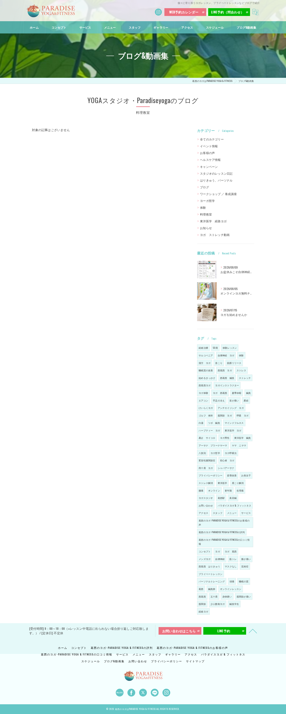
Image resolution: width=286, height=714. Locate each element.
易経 (246, 400)
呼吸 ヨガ (242, 415)
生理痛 (240, 490)
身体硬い (227, 596)
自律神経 (220, 559)
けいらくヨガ (206, 407)
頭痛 (232, 581)
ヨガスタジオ (206, 497)
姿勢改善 (232, 475)
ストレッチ (245, 377)
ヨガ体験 (203, 392)
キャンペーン (209, 167)
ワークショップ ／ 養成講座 (218, 194)
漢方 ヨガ (205, 362)
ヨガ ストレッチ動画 (215, 235)
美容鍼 (233, 497)
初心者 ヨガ (227, 460)
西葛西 (202, 596)
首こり (218, 362)
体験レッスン (230, 347)
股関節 (202, 603)
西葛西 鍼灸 (227, 377)
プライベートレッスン (210, 574)
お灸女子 (246, 475)
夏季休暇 (236, 392)
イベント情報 (209, 146)
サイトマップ (195, 661)
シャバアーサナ (226, 468)
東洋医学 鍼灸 (242, 437)
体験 (203, 207)
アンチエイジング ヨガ (231, 407)
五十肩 (214, 596)
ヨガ (217, 551)
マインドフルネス (234, 422)
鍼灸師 (211, 588)
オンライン (214, 490)
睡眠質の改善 (206, 370)
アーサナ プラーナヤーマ (213, 445)
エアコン (203, 400)
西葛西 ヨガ (225, 370)
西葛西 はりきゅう (209, 566)
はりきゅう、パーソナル (216, 180)
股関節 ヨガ (225, 415)
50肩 (215, 347)
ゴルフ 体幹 (206, 415)
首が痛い (234, 400)
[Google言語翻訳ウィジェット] (255, 12)
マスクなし (231, 566)
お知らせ (206, 228)
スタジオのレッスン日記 (216, 173)
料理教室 (206, 214)
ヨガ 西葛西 (220, 392)
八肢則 (202, 453)
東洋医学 (222, 482)
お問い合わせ (206, 505)
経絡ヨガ (203, 611)
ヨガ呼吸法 (231, 453)
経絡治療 (203, 347)
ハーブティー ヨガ (209, 430)
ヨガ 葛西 (231, 551)
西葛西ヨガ (205, 385)
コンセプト (205, 551)
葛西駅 (221, 497)
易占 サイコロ (207, 437)
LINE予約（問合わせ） (227, 12)
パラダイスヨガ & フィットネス (234, 505)
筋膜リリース (234, 362)
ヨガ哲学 (215, 453)
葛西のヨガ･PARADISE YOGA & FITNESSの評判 (222, 532)
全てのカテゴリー (212, 139)
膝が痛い (246, 559)
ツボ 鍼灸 (214, 422)
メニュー (232, 512)
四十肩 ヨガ (206, 468)
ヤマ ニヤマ (239, 445)
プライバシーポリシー (210, 475)
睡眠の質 (243, 581)
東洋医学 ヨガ (233, 430)
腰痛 (201, 490)
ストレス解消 (206, 482)
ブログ (204, 187)
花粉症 (244, 566)
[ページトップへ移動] (253, 631)
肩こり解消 (238, 482)
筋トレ (233, 559)
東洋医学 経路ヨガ (213, 221)
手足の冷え (219, 400)
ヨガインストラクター (227, 385)
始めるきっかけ (207, 377)
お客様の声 (207, 153)
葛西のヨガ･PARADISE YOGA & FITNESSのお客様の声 (224, 522)
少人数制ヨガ (218, 603)
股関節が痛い (244, 596)
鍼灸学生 (234, 603)
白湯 (201, 422)
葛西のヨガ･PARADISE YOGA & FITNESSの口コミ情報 (224, 542)
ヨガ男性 (225, 437)
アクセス (203, 512)
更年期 (228, 490)
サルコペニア (206, 355)
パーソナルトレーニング (212, 581)
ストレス (241, 370)
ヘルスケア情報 (210, 160)
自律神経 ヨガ (226, 355)
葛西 (201, 588)
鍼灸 (248, 392)
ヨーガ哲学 (207, 201)
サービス (246, 512)
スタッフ (217, 512)
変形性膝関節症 (207, 460)
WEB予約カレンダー (184, 12)
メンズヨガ (205, 559)
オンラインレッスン (230, 588)
